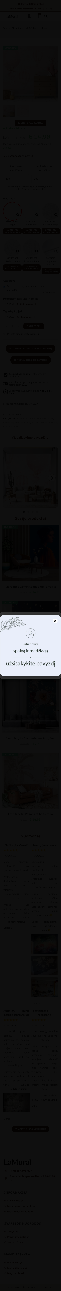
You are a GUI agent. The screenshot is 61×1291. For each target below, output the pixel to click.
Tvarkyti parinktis (30, 672)
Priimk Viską (30, 663)
